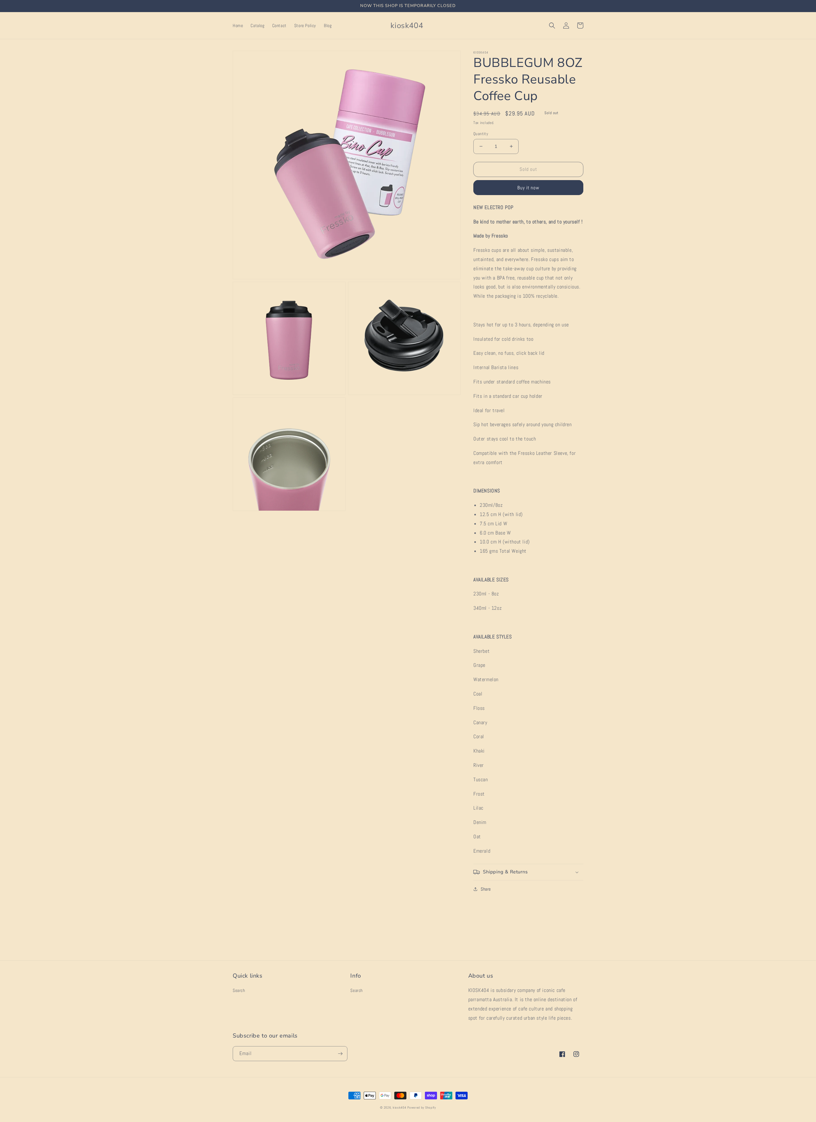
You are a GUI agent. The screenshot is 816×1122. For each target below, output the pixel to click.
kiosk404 (399, 1107)
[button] (552, 25)
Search (239, 990)
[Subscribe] (340, 1053)
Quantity (480, 133)
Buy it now (528, 188)
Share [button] (486, 889)
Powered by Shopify (421, 1107)
